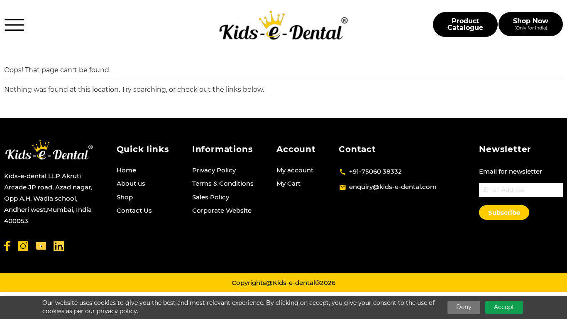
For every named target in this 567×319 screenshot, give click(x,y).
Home (126, 170)
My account (294, 170)
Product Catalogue (465, 24)
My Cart (288, 183)
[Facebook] (7, 246)
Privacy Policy (214, 170)
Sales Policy (210, 197)
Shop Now (530, 24)
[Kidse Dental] (48, 150)
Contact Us (134, 210)
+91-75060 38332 (375, 171)
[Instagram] (23, 246)
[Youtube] (41, 246)
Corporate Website (222, 210)
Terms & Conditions (223, 183)
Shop (125, 197)
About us (131, 183)
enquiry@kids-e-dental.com (393, 187)
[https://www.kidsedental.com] (284, 25)
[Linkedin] (59, 246)
